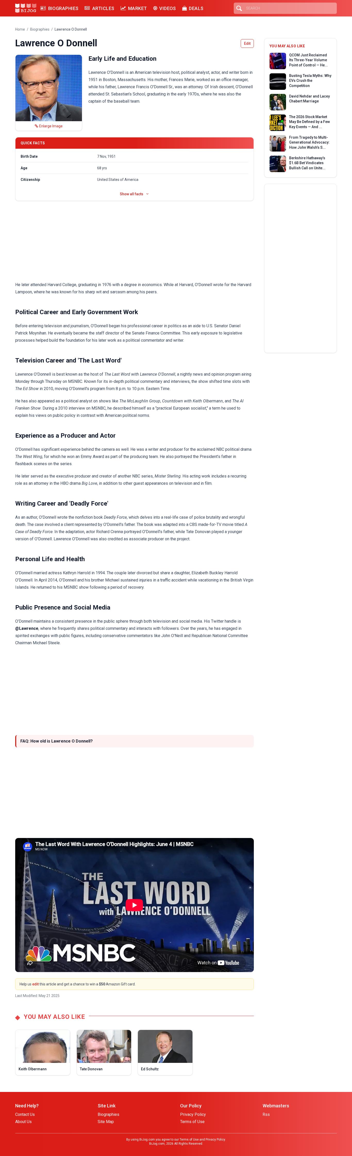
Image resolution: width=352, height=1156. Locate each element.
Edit (247, 43)
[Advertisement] (134, 241)
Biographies (63, 8)
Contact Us (25, 1114)
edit (35, 984)
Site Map (106, 1121)
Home (20, 29)
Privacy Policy (193, 1114)
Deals (196, 8)
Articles (103, 8)
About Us (23, 1121)
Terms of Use (192, 1121)
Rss (266, 1114)
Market (137, 8)
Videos (167, 8)
